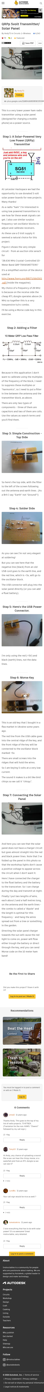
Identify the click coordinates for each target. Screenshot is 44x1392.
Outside (6, 1317)
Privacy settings (30, 1379)
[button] (3, 3)
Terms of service (32, 1375)
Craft (5, 1305)
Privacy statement (13, 1379)
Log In (22, 1097)
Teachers (7, 1320)
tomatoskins (14, 1222)
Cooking (6, 1309)
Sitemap (6, 1343)
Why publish (8, 1332)
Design (6, 1302)
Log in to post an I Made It (22, 996)
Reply (22, 1140)
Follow (19, 95)
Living (5, 1313)
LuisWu (12, 1191)
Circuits (17, 33)
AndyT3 (7, 33)
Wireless (27, 33)
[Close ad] (40, 10)
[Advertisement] (22, 13)
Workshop (7, 1298)
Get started (8, 1336)
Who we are (8, 1347)
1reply (7, 1181)
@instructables (13, 1359)
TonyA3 (12, 1149)
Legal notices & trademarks (17, 1386)
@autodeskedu (13, 1364)
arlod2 (12, 1115)
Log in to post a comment (22, 1253)
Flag (8, 1135)
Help (5, 1340)
